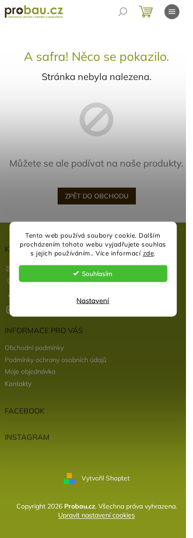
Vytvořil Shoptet (106, 478)
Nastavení (92, 300)
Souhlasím (97, 273)
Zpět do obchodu (96, 196)
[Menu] (172, 11)
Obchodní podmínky (34, 347)
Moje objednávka (30, 371)
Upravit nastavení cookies (96, 515)
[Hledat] (122, 11)
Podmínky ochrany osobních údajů (55, 360)
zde (148, 252)
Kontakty (18, 383)
